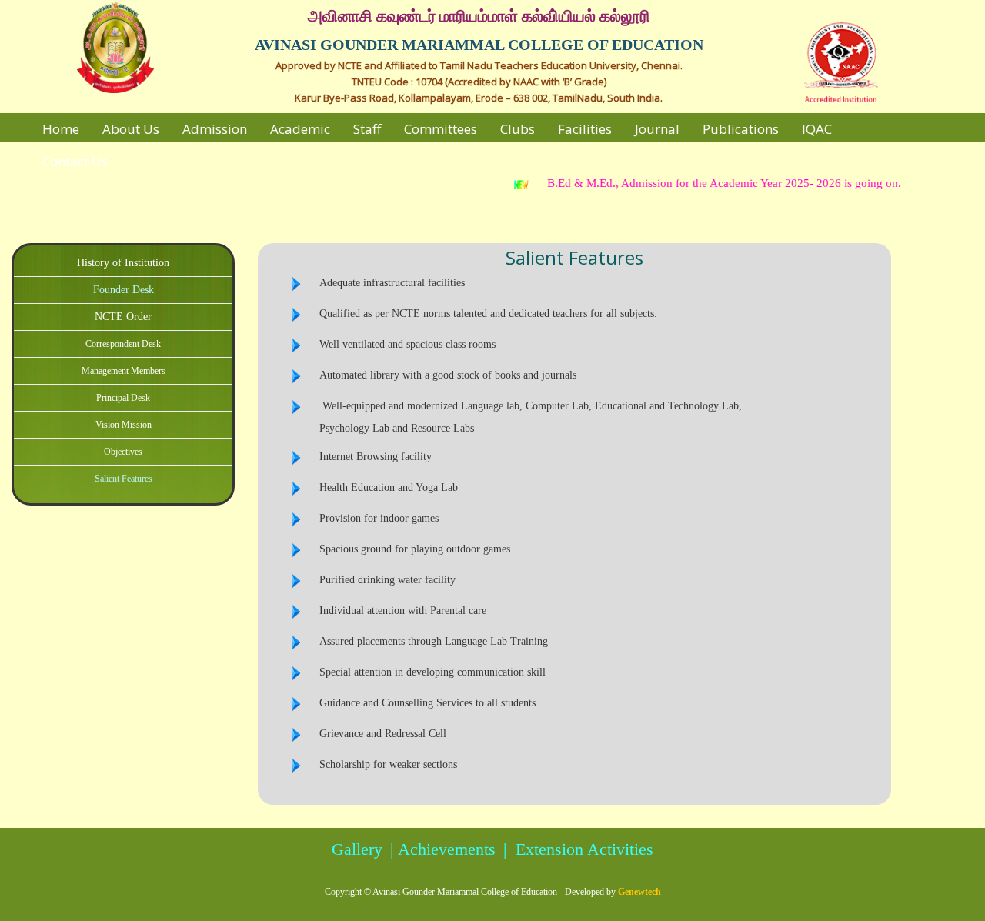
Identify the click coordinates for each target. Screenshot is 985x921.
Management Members (123, 370)
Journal (657, 129)
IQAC (817, 129)
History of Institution (123, 263)
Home (60, 129)
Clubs (517, 129)
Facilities (585, 129)
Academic (300, 129)
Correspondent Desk (123, 344)
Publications (741, 129)
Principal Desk (123, 397)
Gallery (357, 849)
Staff (367, 129)
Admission (214, 129)
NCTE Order (123, 316)
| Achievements (441, 849)
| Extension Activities (576, 849)
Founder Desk (123, 289)
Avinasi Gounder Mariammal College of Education (464, 891)
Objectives (123, 451)
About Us (130, 129)
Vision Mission (123, 424)
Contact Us (75, 161)
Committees (440, 129)
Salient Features (123, 478)
